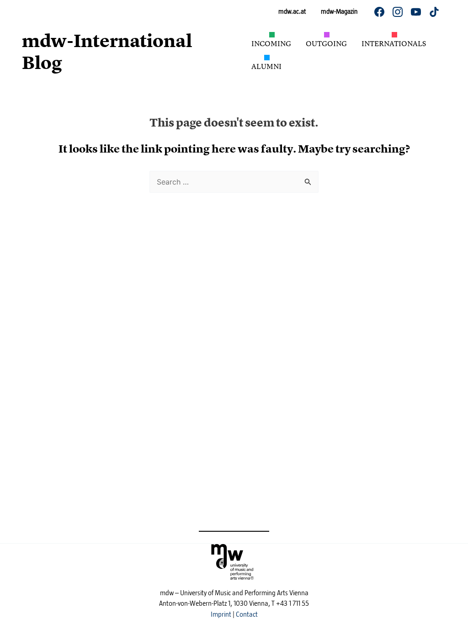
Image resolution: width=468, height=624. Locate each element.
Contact (247, 614)
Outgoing (326, 43)
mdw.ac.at (292, 11)
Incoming (271, 43)
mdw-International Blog (107, 52)
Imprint (221, 614)
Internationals (394, 43)
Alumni (266, 66)
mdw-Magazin (339, 11)
